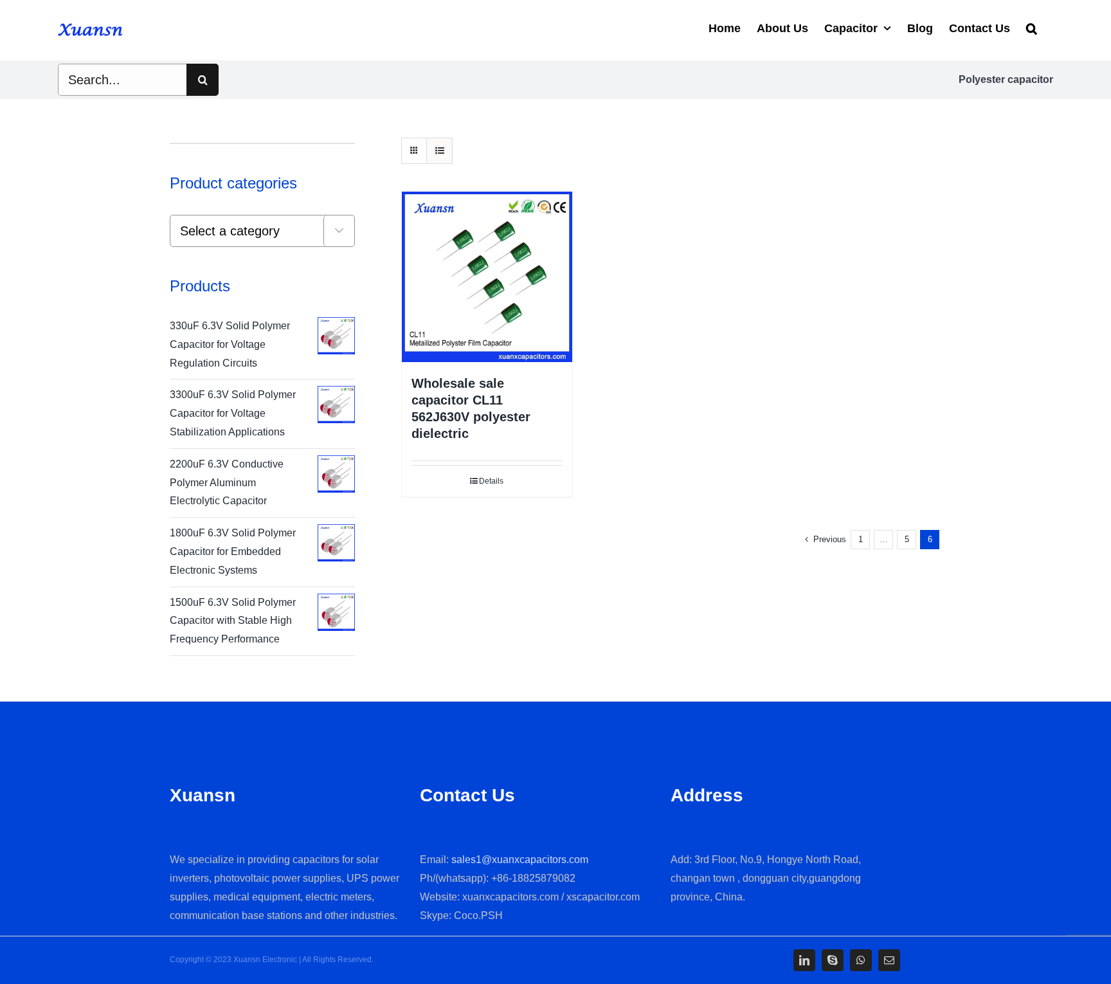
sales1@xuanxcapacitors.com (519, 859)
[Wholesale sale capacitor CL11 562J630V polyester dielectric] (487, 277)
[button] (1031, 27)
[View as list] (439, 150)
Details (491, 481)
